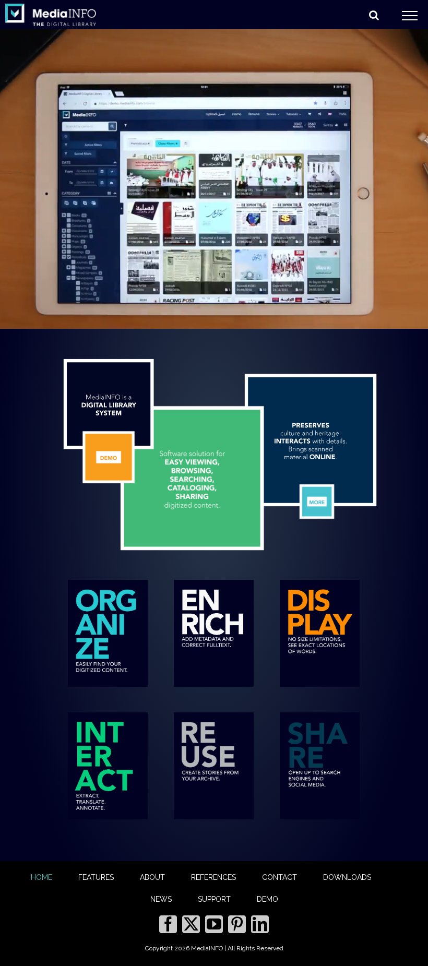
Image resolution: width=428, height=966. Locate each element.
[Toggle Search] (374, 15)
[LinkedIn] (260, 924)
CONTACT (279, 877)
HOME (41, 877)
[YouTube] (214, 924)
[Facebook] (168, 924)
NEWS (161, 899)
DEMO (267, 899)
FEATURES (96, 877)
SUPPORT (214, 899)
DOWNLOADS (347, 877)
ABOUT (152, 877)
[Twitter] (191, 924)
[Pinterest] (237, 924)
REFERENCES (213, 877)
